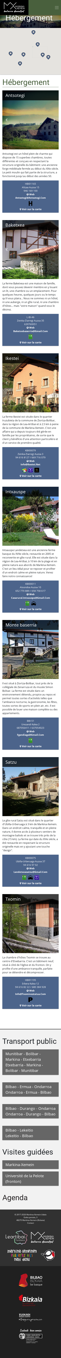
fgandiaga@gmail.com (30, 734)
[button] (42, 55)
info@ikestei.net (30, 464)
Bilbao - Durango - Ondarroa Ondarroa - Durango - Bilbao (30, 1111)
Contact (30, 1223)
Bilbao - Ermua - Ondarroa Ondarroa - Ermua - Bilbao (28, 1089)
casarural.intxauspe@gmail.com (30, 597)
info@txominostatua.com (30, 994)
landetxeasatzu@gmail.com (30, 871)
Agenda (15, 1197)
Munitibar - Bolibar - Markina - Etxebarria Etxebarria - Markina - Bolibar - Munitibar (24, 1062)
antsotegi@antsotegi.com (30, 197)
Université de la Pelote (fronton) (24, 1178)
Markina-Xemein (19, 1164)
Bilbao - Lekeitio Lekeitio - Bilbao (19, 1133)
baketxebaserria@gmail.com (30, 331)
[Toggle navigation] (57, 7)
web (32, 194)
